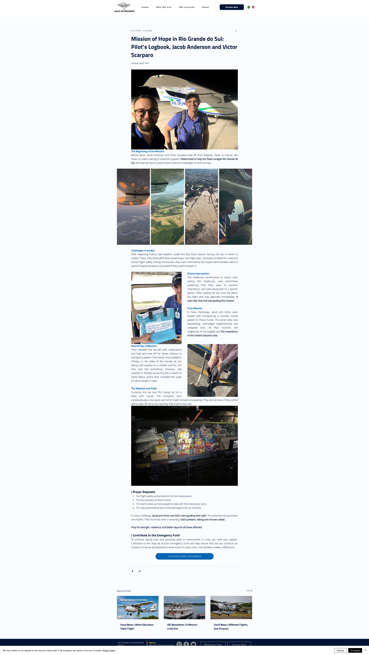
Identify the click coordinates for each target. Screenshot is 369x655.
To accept (355, 650)
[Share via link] (139, 571)
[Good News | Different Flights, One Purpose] (231, 607)
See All (249, 590)
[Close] (365, 650)
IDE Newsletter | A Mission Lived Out (182, 626)
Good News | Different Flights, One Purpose (231, 626)
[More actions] (236, 30)
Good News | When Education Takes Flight (137, 626)
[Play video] (184, 207)
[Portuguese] (247, 7)
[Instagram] (179, 644)
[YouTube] (193, 644)
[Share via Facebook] (132, 571)
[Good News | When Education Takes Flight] (138, 607)
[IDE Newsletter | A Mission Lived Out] (184, 607)
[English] (252, 7)
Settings (340, 650)
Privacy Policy (109, 650)
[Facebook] (186, 644)
